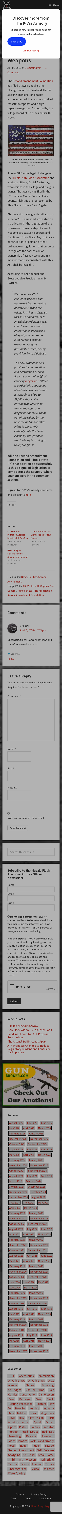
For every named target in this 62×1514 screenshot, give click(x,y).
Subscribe (16, 41)
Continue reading (31, 50)
